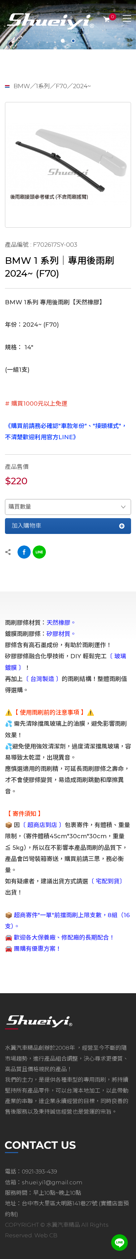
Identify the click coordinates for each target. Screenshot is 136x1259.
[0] (106, 19)
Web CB (45, 1235)
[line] (119, 1242)
